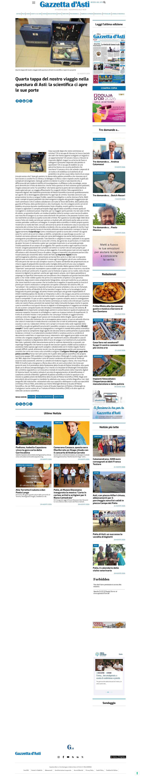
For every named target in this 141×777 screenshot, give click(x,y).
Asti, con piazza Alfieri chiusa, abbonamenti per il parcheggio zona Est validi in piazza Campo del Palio (109, 499)
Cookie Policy (100, 770)
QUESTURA (58, 397)
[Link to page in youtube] (68, 757)
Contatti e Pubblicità (37, 770)
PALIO (23, 14)
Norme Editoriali (78, 770)
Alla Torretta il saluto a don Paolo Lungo (30, 491)
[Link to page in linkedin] (24, 101)
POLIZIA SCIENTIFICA (44, 397)
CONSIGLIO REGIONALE (118, 14)
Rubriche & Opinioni (87, 14)
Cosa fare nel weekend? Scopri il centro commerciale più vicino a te (108, 345)
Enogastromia (52, 14)
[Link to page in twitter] (20, 101)
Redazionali (98, 14)
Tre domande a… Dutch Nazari (109, 195)
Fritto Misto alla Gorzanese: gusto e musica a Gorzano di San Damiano (108, 309)
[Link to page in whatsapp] (27, 101)
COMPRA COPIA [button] (109, 88)
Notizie (18, 14)
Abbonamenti (49, 770)
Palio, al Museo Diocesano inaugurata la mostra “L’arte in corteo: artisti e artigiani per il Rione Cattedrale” (70, 493)
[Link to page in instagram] (58, 757)
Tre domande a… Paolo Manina (105, 228)
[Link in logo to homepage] (33, 753)
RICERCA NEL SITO (97, 2)
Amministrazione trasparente (63, 770)
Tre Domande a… (75, 14)
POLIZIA (31, 397)
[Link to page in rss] (73, 757)
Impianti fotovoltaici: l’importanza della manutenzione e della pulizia (108, 381)
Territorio (65, 14)
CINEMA (44, 14)
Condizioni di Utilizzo (111, 770)
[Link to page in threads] (30, 101)
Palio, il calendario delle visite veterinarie (106, 569)
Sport (59, 14)
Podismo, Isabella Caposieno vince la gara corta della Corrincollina (31, 450)
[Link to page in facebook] (17, 101)
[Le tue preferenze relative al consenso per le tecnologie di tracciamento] (137, 773)
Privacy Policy (90, 770)
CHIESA (28, 14)
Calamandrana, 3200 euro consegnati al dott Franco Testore (107, 461)
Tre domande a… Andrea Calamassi (106, 163)
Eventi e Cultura (36, 14)
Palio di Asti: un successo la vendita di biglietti (107, 535)
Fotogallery (107, 14)
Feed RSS (26, 770)
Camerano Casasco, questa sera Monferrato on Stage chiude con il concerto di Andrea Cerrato (71, 450)
